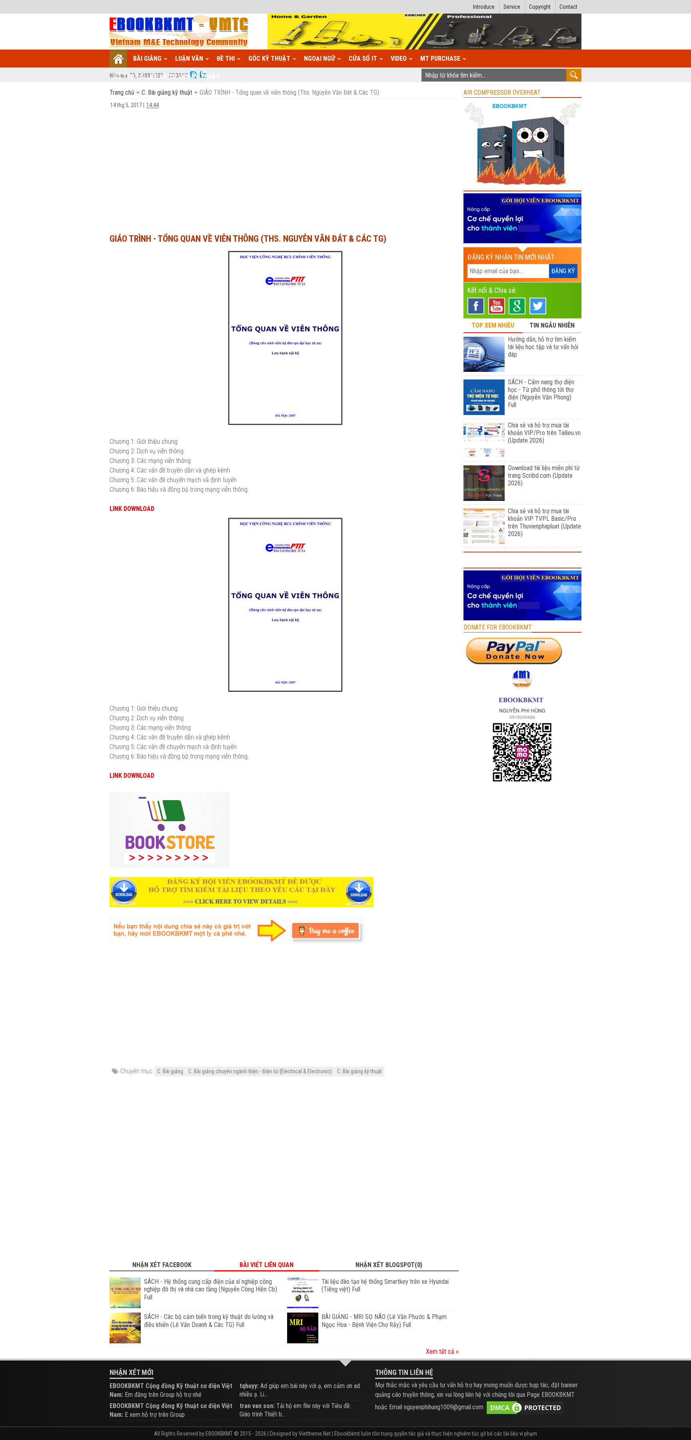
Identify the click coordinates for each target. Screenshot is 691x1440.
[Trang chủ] (119, 59)
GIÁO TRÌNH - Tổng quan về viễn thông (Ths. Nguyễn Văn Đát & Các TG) (248, 239)
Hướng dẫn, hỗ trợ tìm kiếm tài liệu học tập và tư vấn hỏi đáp (543, 347)
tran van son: (257, 1406)
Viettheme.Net (315, 1433)
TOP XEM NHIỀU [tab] (492, 325)
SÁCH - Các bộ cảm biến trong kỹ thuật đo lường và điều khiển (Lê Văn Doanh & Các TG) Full (209, 1321)
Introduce (484, 7)
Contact (568, 7)
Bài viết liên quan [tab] (267, 1265)
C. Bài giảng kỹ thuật (167, 92)
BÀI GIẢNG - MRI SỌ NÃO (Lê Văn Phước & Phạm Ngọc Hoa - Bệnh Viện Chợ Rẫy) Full (384, 1321)
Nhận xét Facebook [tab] (162, 1265)
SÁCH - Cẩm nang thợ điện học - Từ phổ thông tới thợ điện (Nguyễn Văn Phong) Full (541, 393)
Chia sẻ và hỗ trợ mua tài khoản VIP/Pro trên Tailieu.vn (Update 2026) (544, 432)
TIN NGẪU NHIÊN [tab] (552, 325)
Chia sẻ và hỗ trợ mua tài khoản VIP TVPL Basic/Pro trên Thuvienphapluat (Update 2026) (544, 522)
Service (511, 7)
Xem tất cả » (442, 1351)
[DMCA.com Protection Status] (525, 1407)
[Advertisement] (284, 167)
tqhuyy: (249, 1386)
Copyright (540, 7)
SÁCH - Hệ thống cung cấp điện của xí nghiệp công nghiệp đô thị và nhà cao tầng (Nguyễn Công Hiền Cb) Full (210, 1289)
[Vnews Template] (179, 32)
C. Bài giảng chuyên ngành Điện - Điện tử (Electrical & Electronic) (260, 1071)
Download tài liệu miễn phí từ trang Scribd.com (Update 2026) (544, 475)
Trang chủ (123, 92)
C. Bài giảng (170, 1071)
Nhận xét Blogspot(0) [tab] (388, 1265)
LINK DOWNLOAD (132, 508)
